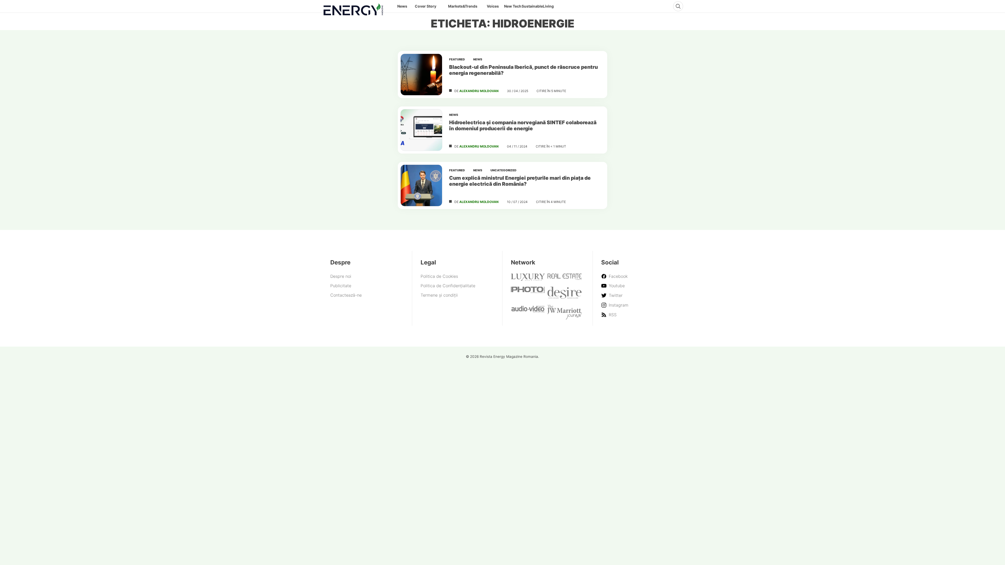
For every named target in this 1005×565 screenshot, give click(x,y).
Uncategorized (503, 170)
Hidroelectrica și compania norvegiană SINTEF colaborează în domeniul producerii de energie (522, 125)
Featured (457, 59)
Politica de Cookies (439, 276)
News (477, 59)
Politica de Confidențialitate (448, 285)
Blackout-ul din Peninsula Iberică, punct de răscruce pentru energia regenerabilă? (523, 70)
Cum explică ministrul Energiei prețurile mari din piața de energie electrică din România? (520, 181)
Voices (493, 6)
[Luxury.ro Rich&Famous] (528, 279)
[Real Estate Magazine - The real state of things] (565, 278)
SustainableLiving (538, 6)
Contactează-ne (346, 295)
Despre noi (340, 276)
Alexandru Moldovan (479, 91)
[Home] (353, 8)
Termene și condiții (439, 295)
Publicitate (340, 285)
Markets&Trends (462, 6)
